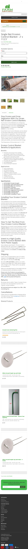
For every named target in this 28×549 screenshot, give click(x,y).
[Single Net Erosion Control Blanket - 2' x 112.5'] (14, 84)
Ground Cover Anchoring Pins (9, 330)
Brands (2, 516)
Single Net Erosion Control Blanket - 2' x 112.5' (11, 26)
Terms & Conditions (5, 502)
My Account (3, 525)
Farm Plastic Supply (7, 41)
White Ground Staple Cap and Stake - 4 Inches (12, 460)
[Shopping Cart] (24, 1)
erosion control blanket (7, 476)
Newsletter (3, 529)
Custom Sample (4, 512)
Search (7, 25)
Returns (2, 507)
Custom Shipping (4, 511)
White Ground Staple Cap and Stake (11, 373)
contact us (16, 296)
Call (5, 276)
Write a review (8, 67)
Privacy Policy (3, 500)
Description (4, 112)
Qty (2, 56)
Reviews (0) (11, 112)
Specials (2, 519)
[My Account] (21, 1)
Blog (2, 521)
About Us (3, 499)
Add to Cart (14, 62)
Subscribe (23, 486)
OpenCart (8, 534)
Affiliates (2, 520)
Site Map (2, 508)
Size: (3, 51)
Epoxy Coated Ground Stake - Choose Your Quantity (13, 417)
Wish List (2, 528)
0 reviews (3, 67)
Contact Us (3, 505)
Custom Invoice (4, 509)
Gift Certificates (4, 517)
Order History (3, 526)
